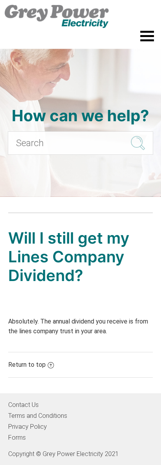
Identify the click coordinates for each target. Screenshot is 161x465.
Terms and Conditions (37, 415)
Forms (17, 437)
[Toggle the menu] (147, 36)
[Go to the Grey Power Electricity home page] (80, 16)
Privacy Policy (27, 426)
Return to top (27, 364)
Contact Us (23, 404)
